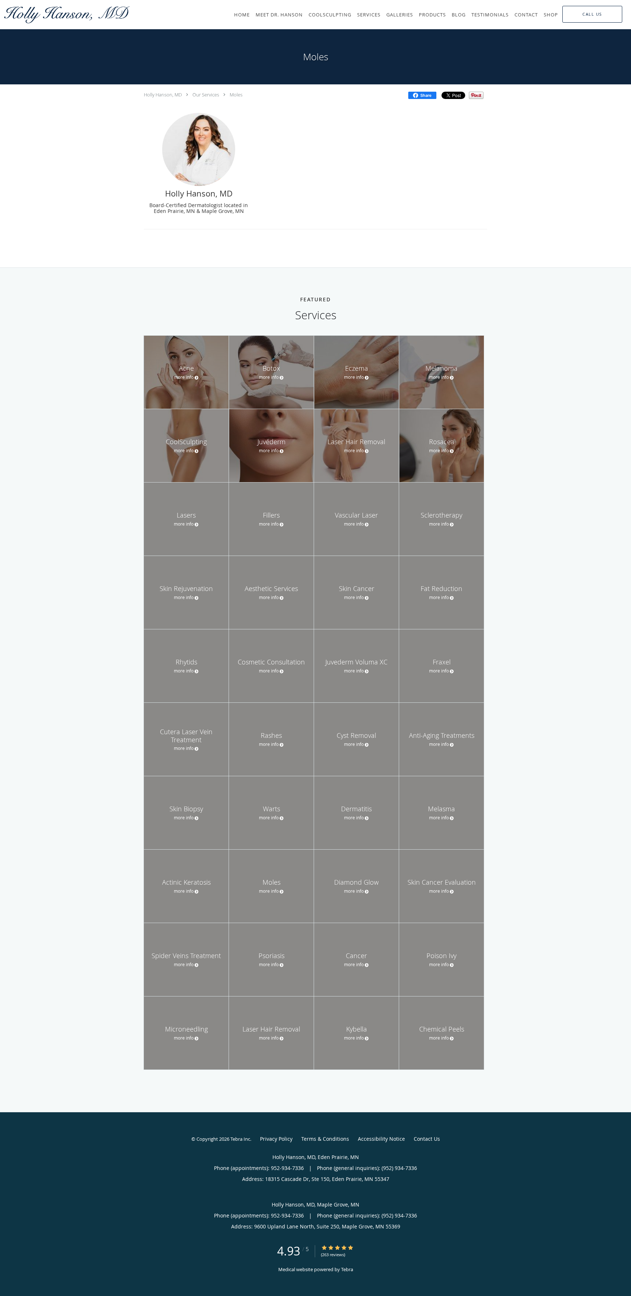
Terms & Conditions (325, 1138)
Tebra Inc (240, 1139)
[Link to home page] (66, 14)
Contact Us (427, 1138)
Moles (236, 94)
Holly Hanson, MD (163, 94)
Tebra (347, 1269)
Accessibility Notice (381, 1138)
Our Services (205, 94)
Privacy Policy (276, 1138)
